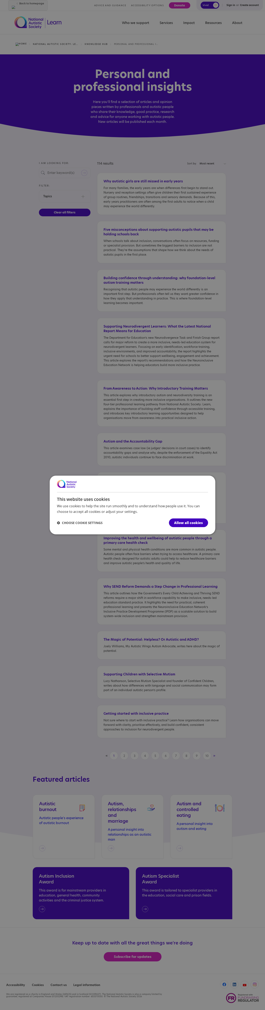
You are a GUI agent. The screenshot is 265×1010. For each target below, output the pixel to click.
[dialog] (132, 505)
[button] (79, 523)
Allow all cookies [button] (188, 523)
